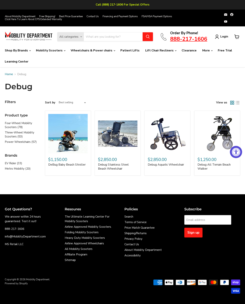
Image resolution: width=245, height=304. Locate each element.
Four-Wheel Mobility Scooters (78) (18, 125)
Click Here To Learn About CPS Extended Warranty (33, 19)
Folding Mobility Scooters (82, 232)
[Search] (148, 36)
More (206, 50)
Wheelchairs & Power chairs (92, 50)
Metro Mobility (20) (18, 169)
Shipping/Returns (135, 233)
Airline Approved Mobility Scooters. (88, 227)
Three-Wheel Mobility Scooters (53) (19, 134)
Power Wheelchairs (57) (21, 142)
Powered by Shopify (16, 283)
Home (9, 74)
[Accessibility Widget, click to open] (236, 152)
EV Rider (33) (13, 163)
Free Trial (225, 50)
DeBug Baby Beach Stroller (67, 165)
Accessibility (132, 255)
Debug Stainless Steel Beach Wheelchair (113, 167)
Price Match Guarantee (139, 228)
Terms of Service (135, 222)
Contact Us (93, 16)
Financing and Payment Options (120, 16)
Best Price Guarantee (71, 16)
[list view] (237, 102)
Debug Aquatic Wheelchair (166, 165)
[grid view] (232, 102)
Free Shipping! (47, 16)
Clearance (189, 50)
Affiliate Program (76, 254)
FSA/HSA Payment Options (157, 16)
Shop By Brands (17, 50)
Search (128, 217)
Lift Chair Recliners (159, 50)
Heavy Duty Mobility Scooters (85, 238)
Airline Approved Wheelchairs (84, 243)
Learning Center (16, 61)
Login (224, 36)
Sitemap (70, 260)
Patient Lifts (130, 50)
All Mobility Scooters (78, 249)
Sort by (50, 102)
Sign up (193, 232)
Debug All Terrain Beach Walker (214, 167)
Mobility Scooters (49, 50)
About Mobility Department (20, 16)
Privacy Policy (133, 239)
